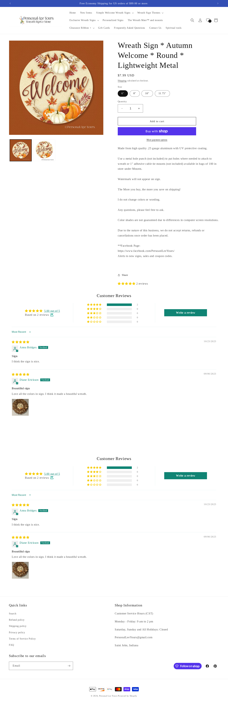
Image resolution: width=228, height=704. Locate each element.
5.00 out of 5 (52, 310)
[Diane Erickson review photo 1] (20, 407)
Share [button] (125, 275)
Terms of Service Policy (22, 638)
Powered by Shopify (127, 696)
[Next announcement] (218, 3)
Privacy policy (17, 632)
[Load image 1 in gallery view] (21, 150)
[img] (20, 342)
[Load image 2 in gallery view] (44, 150)
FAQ (11, 645)
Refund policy (17, 620)
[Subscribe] (69, 666)
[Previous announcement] (10, 3)
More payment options (157, 140)
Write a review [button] (185, 312)
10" (147, 93)
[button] (114, 13)
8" (134, 93)
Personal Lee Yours (108, 696)
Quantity (122, 101)
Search (12, 613)
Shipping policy (18, 626)
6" (122, 93)
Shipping (122, 80)
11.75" (162, 93)
